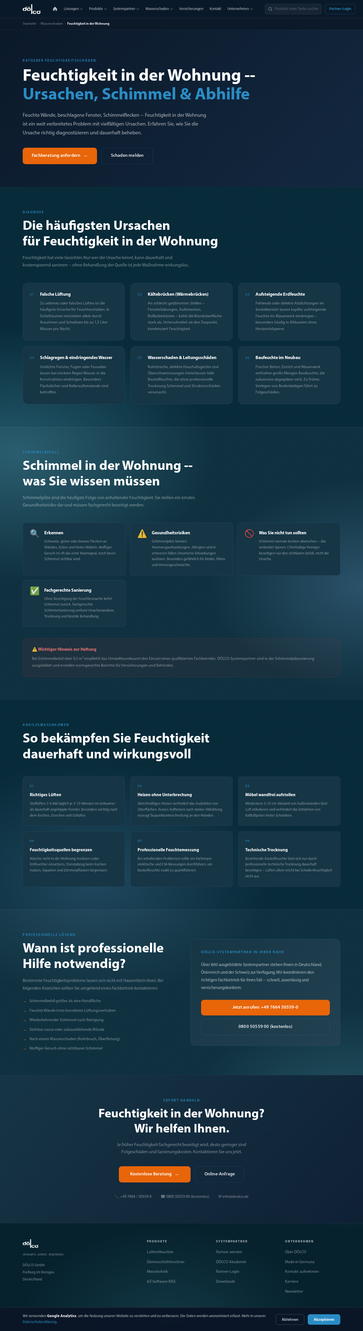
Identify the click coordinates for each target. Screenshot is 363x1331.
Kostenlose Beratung (154, 1174)
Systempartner (124, 9)
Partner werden (229, 1252)
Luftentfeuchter (160, 1252)
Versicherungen (191, 9)
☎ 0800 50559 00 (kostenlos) (185, 1197)
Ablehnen (290, 1319)
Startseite (29, 24)
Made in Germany (300, 1262)
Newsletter (294, 1292)
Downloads (225, 1282)
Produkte (96, 9)
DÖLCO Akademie (231, 1262)
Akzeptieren (324, 1319)
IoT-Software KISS (161, 1282)
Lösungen (71, 9)
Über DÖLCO (295, 1252)
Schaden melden (127, 155)
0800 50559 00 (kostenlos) (265, 1027)
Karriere (291, 1282)
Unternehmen (238, 9)
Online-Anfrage (219, 1174)
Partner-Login (340, 9)
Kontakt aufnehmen (302, 1272)
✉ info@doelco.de (233, 1197)
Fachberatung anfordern (60, 155)
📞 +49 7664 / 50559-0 (133, 1197)
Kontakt (215, 9)
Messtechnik (157, 1272)
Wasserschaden (157, 9)
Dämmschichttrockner (166, 1262)
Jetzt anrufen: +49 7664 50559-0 (265, 1007)
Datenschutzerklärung (39, 1322)
